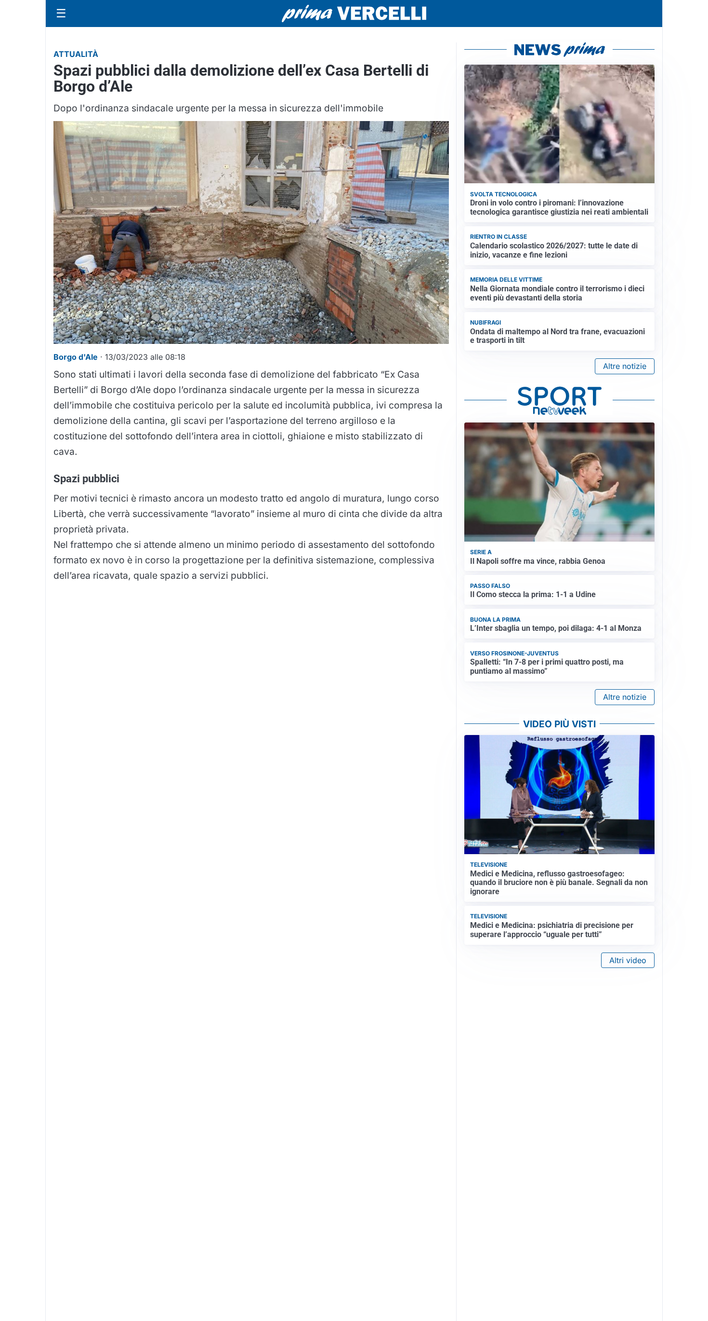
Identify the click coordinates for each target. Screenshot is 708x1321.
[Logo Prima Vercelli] (354, 13)
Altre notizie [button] (624, 366)
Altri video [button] (627, 960)
